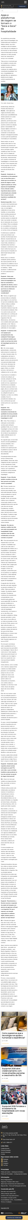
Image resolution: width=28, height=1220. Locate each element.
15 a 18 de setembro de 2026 (10, 1133)
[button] (22, 6)
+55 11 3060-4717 (7, 1142)
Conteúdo (5, 1043)
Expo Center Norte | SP (7, 7)
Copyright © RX (5, 1208)
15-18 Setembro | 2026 (6, 5)
